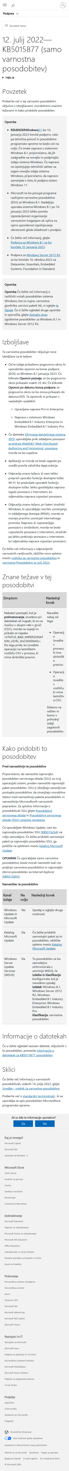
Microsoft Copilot (13, 1143)
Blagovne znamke (13, 1458)
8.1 (40, 130)
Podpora (9, 13)
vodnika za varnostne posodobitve (34, 558)
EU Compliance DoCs (50, 1458)
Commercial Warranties (16, 1203)
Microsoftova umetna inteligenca (20, 1281)
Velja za (9, 77)
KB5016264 (49, 832)
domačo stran (38, 315)
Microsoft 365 (11, 1149)
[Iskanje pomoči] (13, 5)
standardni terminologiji (39, 1096)
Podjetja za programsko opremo (19, 1378)
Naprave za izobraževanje (17, 1227)
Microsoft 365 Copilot (15, 1318)
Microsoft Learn (12, 1348)
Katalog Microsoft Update (47, 946)
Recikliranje (10, 1197)
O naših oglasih (30, 1458)
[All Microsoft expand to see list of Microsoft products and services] (4, 5)
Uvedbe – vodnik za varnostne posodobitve (30, 1088)
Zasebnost (34, 1452)
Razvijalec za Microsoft (15, 1342)
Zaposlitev (9, 1402)
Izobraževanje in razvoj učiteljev (19, 1251)
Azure (7, 1294)
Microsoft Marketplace (15, 1366)
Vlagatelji (9, 1421)
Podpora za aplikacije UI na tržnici (20, 1354)
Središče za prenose (14, 1179)
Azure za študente (13, 1264)
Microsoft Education (14, 1221)
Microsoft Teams (12, 1324)
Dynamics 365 (11, 1300)
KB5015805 (11, 876)
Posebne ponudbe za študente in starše (23, 1258)
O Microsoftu (11, 1408)
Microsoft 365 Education (16, 1239)
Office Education (12, 1245)
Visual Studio (11, 1385)
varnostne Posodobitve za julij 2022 (26, 562)
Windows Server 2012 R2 (43, 255)
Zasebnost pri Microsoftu (16, 1414)
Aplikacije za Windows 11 (16, 1155)
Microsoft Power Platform (16, 1372)
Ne (45, 1124)
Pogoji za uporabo (49, 1452)
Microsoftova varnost (14, 1287)
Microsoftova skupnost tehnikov (19, 1360)
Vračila (8, 1185)
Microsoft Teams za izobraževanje (20, 1233)
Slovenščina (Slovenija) (20, 1431)
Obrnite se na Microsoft (16, 1452)
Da (23, 1124)
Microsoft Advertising (15, 1312)
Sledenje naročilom (13, 1191)
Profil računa (10, 1173)
